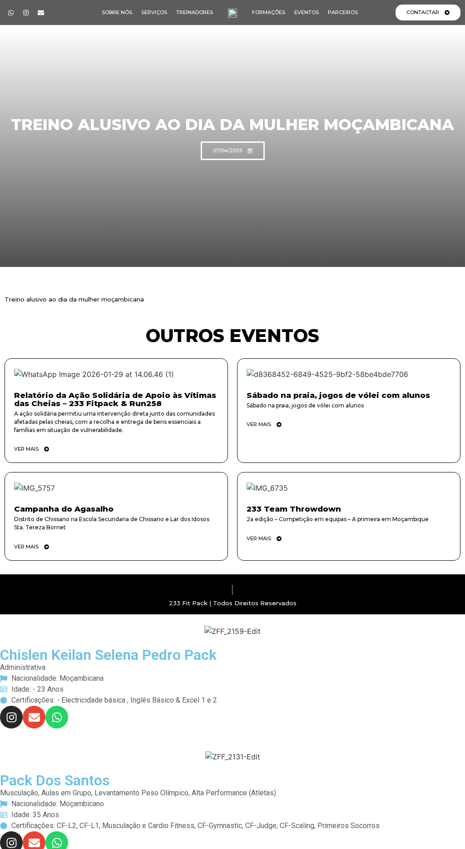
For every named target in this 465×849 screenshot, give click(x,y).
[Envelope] (41, 12)
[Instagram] (26, 12)
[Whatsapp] (11, 12)
